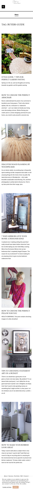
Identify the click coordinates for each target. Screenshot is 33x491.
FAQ (21, 476)
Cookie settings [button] (7, 487)
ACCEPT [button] (16, 487)
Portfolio (16, 476)
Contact (26, 476)
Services (10, 476)
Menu (16, 15)
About (5, 476)
